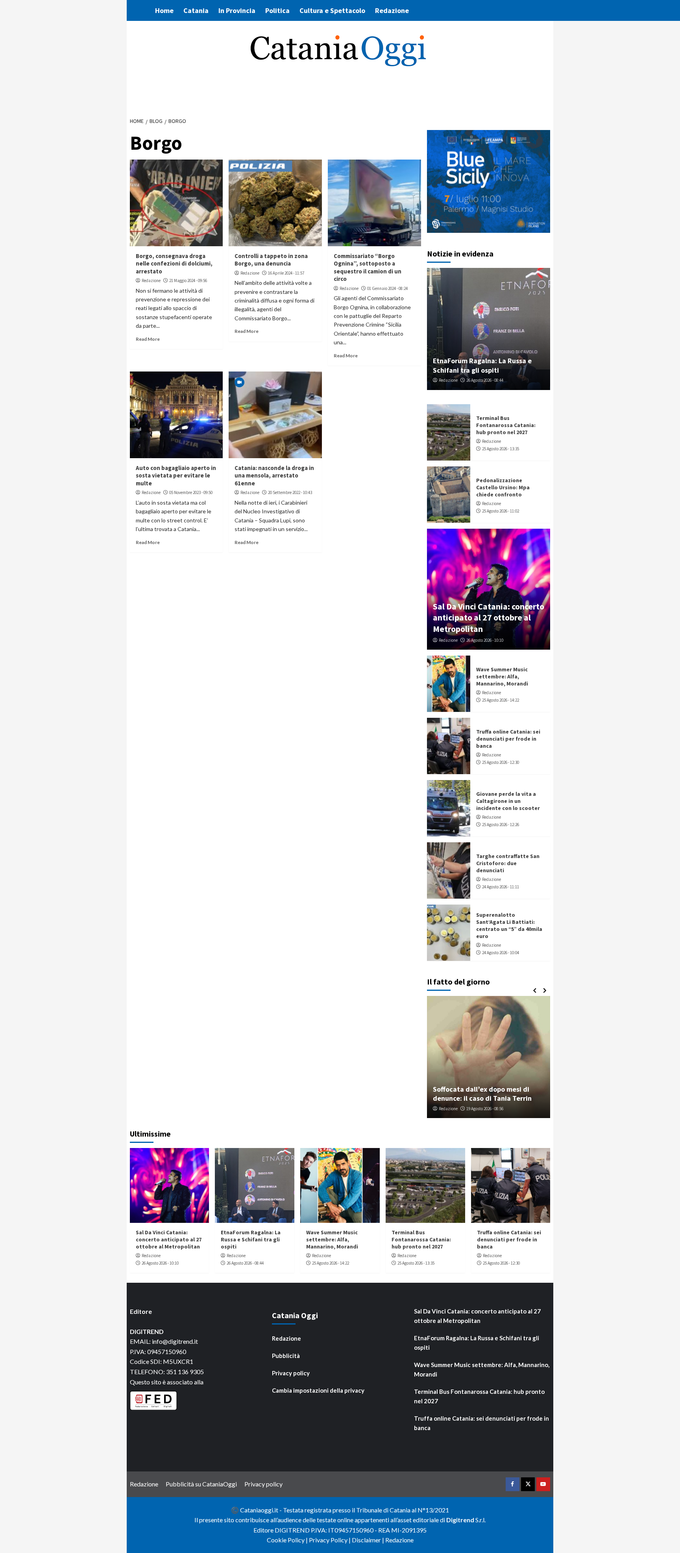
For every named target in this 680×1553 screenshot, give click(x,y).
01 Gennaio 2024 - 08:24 (387, 288)
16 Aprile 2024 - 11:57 (286, 273)
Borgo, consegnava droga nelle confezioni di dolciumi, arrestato (174, 263)
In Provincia (236, 10)
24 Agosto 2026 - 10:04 (500, 952)
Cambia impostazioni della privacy (318, 1390)
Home (164, 10)
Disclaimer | (368, 1540)
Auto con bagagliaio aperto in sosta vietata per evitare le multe (176, 475)
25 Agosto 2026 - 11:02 (500, 511)
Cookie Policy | (288, 1540)
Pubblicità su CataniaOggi (201, 1484)
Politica (277, 10)
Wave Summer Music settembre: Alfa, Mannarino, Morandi (502, 676)
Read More (148, 339)
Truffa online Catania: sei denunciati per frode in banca (508, 738)
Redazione (392, 10)
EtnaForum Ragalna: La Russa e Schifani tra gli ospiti (482, 365)
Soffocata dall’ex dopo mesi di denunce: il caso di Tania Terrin (482, 1094)
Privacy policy (291, 1373)
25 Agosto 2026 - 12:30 (500, 762)
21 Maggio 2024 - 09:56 (188, 280)
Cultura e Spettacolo (332, 10)
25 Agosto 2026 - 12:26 (500, 824)
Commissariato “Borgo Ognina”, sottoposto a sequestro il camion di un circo (367, 267)
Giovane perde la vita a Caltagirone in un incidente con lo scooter (508, 801)
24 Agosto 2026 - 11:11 (500, 887)
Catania (196, 10)
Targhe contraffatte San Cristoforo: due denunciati (508, 863)
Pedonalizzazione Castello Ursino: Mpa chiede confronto (503, 487)
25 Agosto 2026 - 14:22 (500, 700)
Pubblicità (286, 1355)
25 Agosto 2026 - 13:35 (500, 448)
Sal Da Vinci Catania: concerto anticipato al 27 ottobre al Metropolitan (488, 617)
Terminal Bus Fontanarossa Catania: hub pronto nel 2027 (506, 425)
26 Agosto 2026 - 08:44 (484, 380)
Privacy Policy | (330, 1540)
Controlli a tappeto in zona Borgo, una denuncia (271, 260)
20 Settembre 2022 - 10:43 (290, 492)
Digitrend (460, 1519)
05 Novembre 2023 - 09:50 (191, 492)
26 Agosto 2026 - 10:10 (484, 640)
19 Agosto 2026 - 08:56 (484, 1108)
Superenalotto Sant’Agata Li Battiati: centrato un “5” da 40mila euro (509, 925)
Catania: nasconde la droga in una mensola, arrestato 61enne (274, 475)
